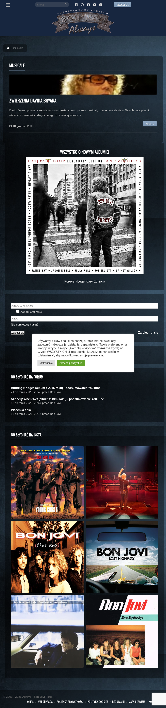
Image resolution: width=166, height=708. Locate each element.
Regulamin (118, 701)
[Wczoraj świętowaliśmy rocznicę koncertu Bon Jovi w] (122, 557)
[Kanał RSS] (100, 4)
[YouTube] (88, 4)
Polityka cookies (97, 701)
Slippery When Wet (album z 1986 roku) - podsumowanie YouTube (57, 399)
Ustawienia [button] (46, 363)
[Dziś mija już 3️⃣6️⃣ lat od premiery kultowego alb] (47, 482)
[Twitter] (94, 4)
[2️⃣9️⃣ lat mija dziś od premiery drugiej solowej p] (47, 631)
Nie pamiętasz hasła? (24, 324)
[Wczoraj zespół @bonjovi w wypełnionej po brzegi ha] (122, 482)
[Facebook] (76, 4)
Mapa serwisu (137, 701)
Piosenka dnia (21, 410)
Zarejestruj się (148, 332)
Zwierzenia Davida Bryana (32, 100)
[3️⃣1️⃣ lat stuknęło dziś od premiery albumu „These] (47, 557)
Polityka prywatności (70, 701)
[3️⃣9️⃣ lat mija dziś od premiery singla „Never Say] (122, 631)
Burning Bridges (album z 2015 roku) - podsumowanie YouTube (55, 388)
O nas (30, 701)
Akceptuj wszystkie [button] (71, 363)
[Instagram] (82, 4)
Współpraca (45, 701)
